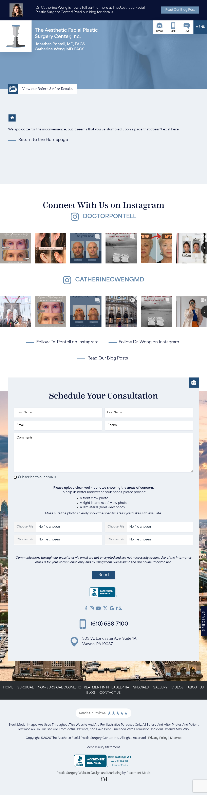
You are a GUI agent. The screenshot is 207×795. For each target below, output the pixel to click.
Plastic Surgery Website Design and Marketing (89, 773)
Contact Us (110, 693)
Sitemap (176, 738)
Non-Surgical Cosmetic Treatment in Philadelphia (83, 687)
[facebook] (86, 609)
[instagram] (92, 609)
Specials (141, 687)
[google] (112, 609)
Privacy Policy (158, 738)
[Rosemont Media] (103, 780)
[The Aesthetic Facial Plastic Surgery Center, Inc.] (103, 593)
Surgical (25, 687)
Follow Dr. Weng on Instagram (149, 342)
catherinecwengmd (109, 280)
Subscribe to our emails (37, 477)
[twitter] (105, 609)
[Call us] (173, 27)
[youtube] (98, 609)
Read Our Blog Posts (107, 358)
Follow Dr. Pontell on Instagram (67, 342)
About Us (196, 687)
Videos (177, 687)
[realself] (119, 609)
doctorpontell (109, 217)
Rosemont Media (139, 773)
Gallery (160, 687)
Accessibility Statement (103, 747)
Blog (90, 693)
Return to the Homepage (43, 140)
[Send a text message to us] (186, 27)
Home (8, 687)
